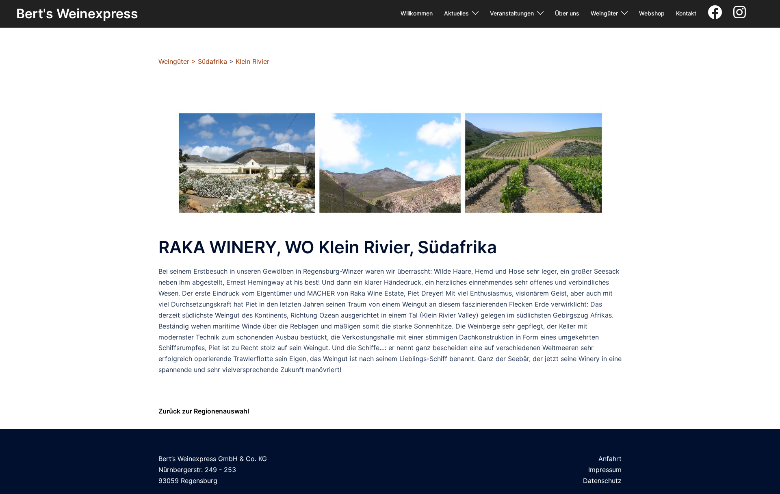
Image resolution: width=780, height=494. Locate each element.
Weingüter (604, 13)
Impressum (605, 470)
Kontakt (686, 13)
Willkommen (417, 13)
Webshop (652, 13)
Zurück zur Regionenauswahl (203, 411)
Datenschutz (602, 481)
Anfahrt (610, 459)
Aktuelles (456, 13)
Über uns (567, 13)
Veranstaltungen (512, 13)
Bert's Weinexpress (77, 14)
